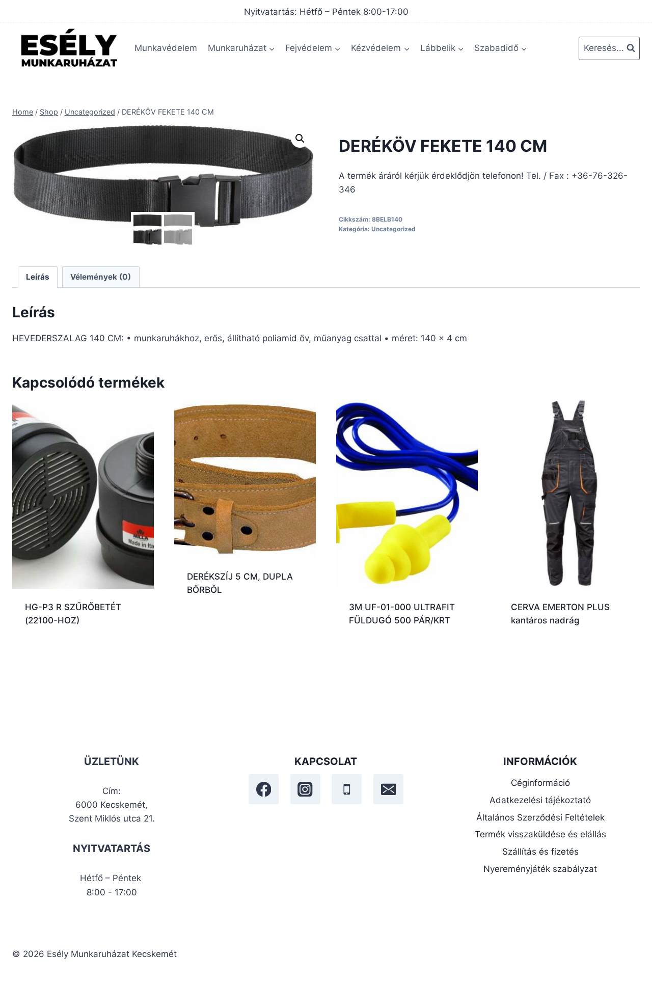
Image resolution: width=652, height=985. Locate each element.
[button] (300, 138)
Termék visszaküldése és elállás (540, 834)
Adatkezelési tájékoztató (540, 800)
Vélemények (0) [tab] (100, 277)
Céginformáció (540, 783)
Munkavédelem (165, 48)
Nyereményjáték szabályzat (540, 869)
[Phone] (347, 789)
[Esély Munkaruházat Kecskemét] (68, 48)
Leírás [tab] (37, 277)
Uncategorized (393, 229)
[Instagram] (305, 789)
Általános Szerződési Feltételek (540, 817)
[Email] (388, 789)
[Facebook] (264, 789)
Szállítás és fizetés (540, 851)
